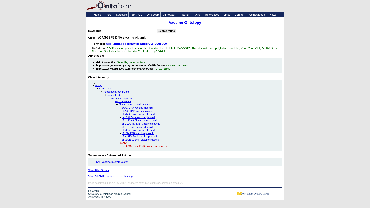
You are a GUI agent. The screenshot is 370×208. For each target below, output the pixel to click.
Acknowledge (257, 14)
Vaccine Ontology (185, 22)
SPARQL (136, 14)
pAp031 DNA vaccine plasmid (138, 117)
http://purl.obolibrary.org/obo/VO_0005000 (136, 43)
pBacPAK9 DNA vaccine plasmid (140, 120)
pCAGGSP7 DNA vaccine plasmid (145, 146)
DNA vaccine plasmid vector (134, 104)
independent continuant (116, 91)
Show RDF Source (98, 170)
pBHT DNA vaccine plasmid (137, 127)
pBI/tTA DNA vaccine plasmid (138, 130)
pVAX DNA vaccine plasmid (137, 107)
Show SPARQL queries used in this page (111, 176)
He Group (93, 191)
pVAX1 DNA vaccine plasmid (138, 111)
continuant (105, 88)
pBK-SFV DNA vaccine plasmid (139, 136)
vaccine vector (123, 101)
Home (97, 14)
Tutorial (184, 14)
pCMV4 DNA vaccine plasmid (138, 114)
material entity (115, 95)
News (273, 14)
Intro (108, 14)
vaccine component (122, 98)
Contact (239, 14)
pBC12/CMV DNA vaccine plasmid (141, 123)
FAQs (197, 14)
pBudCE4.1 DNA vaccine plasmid (140, 139)
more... (124, 143)
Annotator (169, 14)
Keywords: (95, 30)
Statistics (121, 14)
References (212, 14)
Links (227, 14)
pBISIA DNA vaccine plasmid (138, 133)
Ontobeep (153, 14)
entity (98, 85)
